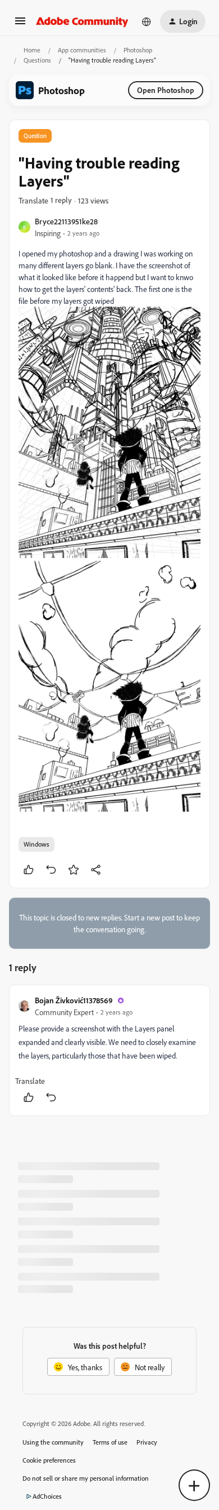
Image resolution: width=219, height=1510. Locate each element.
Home (32, 50)
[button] (20, 24)
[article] (109, 1050)
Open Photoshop (165, 90)
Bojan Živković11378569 (74, 1000)
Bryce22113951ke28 (66, 221)
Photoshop (138, 50)
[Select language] (147, 21)
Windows (36, 844)
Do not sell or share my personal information (85, 1478)
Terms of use (110, 1442)
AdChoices (47, 1496)
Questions (37, 60)
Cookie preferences (49, 1460)
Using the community (53, 1442)
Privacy (146, 1442)
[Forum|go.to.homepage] (82, 21)
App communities (82, 50)
